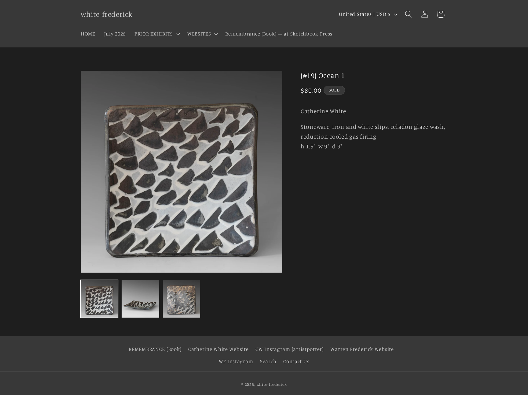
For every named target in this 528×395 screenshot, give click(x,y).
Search (268, 361)
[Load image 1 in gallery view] (99, 298)
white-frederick (271, 384)
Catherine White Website (218, 349)
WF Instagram (236, 361)
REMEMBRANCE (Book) (155, 349)
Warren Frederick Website (362, 349)
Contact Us (296, 361)
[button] (156, 33)
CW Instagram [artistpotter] (289, 349)
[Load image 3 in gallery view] (181, 298)
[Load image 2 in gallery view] (140, 298)
